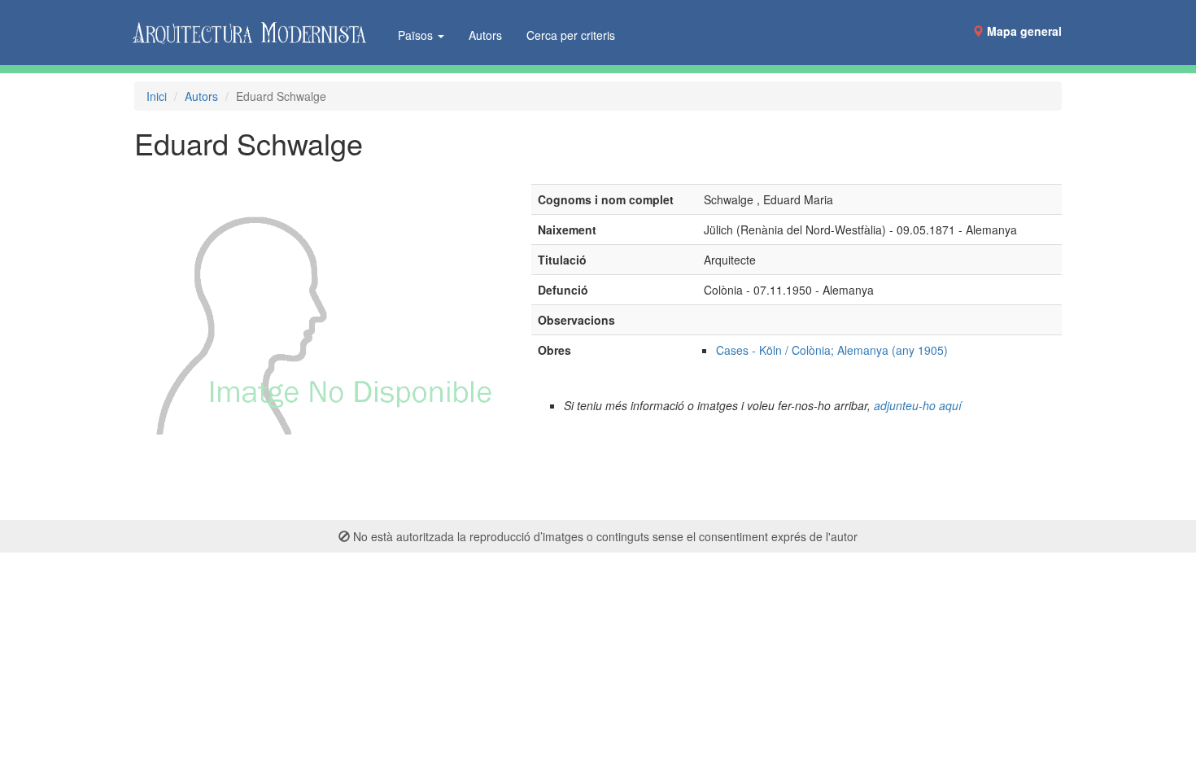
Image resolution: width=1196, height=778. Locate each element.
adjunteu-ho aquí (918, 405)
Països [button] (417, 35)
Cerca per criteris (570, 35)
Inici (156, 96)
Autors (485, 35)
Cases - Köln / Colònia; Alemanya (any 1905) (832, 350)
